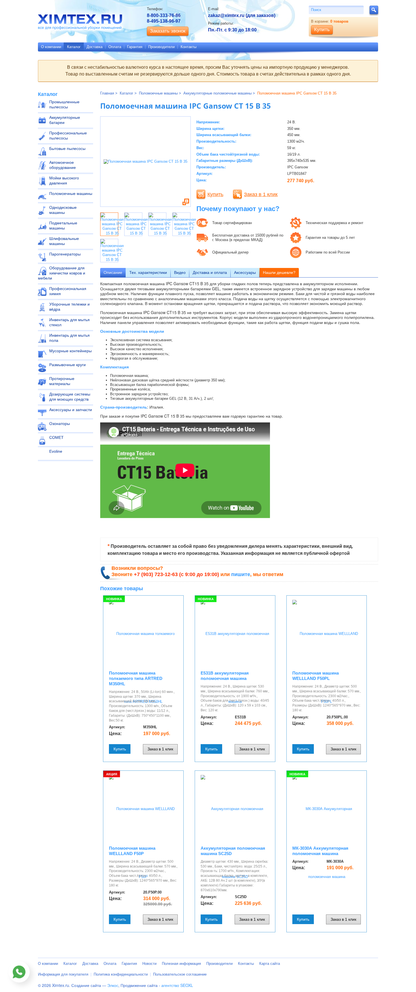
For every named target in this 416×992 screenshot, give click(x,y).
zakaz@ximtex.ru (226, 15)
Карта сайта (269, 963)
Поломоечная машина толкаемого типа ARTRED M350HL (135, 678)
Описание (113, 272)
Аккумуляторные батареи (64, 120)
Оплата (114, 47)
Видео (180, 272)
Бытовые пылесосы (67, 148)
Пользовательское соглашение (180, 974)
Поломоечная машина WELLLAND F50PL (315, 676)
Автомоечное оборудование (62, 165)
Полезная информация (181, 963)
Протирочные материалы (61, 381)
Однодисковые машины (63, 210)
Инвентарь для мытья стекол (69, 322)
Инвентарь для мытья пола (69, 338)
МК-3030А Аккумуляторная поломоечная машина (320, 851)
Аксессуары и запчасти (70, 409)
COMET (56, 437)
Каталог (74, 47)
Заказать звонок (167, 31)
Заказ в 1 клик (261, 194)
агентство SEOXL (177, 985)
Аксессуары (245, 272)
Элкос (112, 985)
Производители (161, 47)
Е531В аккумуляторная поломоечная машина (225, 676)
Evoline (55, 451)
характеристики (148, 272)
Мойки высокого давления (64, 180)
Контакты (188, 47)
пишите (240, 574)
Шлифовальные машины (64, 241)
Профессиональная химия (67, 291)
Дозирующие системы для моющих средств (69, 396)
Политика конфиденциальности (121, 974)
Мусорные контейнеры (70, 351)
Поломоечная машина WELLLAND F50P (132, 851)
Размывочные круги (67, 364)
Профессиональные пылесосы (68, 135)
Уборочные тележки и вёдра (69, 307)
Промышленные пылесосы (64, 104)
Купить (215, 194)
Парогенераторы (65, 254)
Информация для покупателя (63, 974)
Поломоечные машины (70, 193)
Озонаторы (59, 423)
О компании (51, 47)
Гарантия (134, 47)
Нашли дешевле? (279, 272)
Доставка (94, 47)
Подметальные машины (63, 225)
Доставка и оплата (210, 272)
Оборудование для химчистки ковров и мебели (61, 273)
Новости (149, 963)
